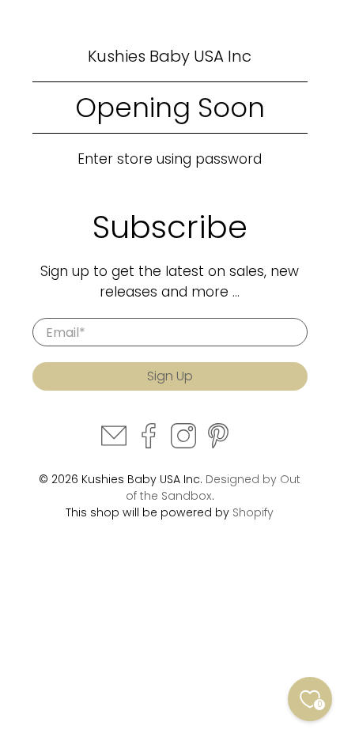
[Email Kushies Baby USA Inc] (113, 444)
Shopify (253, 512)
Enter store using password (169, 158)
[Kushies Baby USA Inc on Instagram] (183, 444)
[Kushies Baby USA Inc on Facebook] (148, 444)
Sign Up (170, 376)
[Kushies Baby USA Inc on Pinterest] (218, 444)
